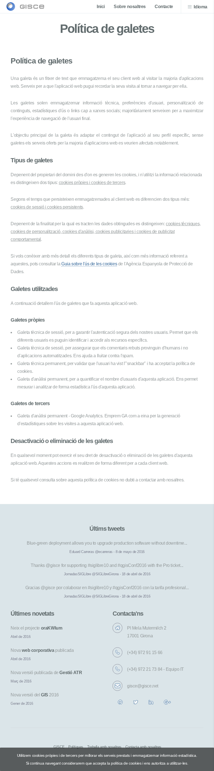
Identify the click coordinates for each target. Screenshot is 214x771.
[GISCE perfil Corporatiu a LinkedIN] (151, 703)
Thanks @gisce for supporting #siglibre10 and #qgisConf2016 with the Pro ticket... (107, 565)
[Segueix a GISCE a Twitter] (136, 703)
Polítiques (75, 747)
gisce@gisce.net (142, 686)
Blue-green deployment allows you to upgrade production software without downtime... (107, 543)
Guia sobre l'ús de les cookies (89, 263)
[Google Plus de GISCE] (167, 703)
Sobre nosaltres (130, 6)
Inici (101, 6)
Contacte (164, 6)
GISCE (59, 747)
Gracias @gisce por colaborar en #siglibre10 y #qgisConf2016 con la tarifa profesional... (107, 587)
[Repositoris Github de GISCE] (120, 703)
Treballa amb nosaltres (104, 747)
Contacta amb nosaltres (143, 747)
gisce (32, 7)
